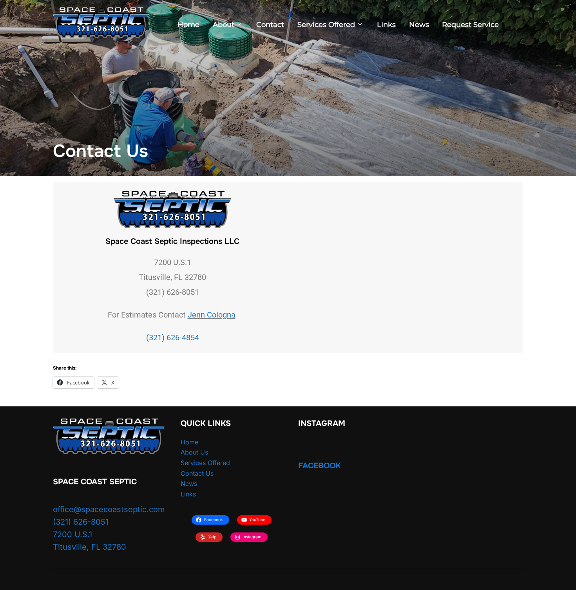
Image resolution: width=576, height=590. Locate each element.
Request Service (470, 24)
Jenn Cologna (211, 314)
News (419, 24)
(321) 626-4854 (172, 337)
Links (386, 24)
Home (188, 24)
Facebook (319, 466)
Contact (270, 24)
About (223, 24)
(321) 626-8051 (81, 522)
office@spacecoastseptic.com (109, 509)
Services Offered (326, 24)
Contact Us (197, 473)
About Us (194, 452)
